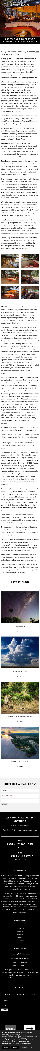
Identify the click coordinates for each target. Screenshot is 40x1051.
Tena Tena (5, 143)
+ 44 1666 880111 (23, 826)
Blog (20, 937)
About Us (20, 929)
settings (23, 1038)
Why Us (20, 932)
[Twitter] (19, 987)
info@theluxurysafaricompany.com (24, 830)
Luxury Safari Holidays (20, 926)
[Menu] (37, 3)
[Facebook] (16, 987)
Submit (4, 805)
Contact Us (20, 940)
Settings (24, 1047)
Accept (6, 1047)
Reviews (20, 934)
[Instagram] (23, 987)
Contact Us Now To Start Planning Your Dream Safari (20, 40)
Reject (15, 1047)
